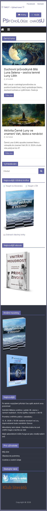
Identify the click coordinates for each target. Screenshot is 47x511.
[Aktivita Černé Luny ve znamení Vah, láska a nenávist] (23, 105)
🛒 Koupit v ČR (32, 186)
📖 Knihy (22, 14)
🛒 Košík (35, 14)
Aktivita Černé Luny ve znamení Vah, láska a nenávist (23, 132)
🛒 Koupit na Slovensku (13, 186)
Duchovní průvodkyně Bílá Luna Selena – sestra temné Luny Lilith (22, 72)
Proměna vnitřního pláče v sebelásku (17, 417)
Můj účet (5, 452)
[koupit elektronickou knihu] (18, 251)
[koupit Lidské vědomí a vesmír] (14, 318)
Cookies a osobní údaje (11, 460)
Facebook (31, 4)
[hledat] (41, 171)
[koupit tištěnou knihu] (19, 189)
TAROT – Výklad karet (12, 7)
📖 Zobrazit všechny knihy (14, 235)
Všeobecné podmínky (11, 456)
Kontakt (40, 4)
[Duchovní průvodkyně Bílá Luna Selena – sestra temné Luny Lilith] (23, 44)
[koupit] (16, 355)
